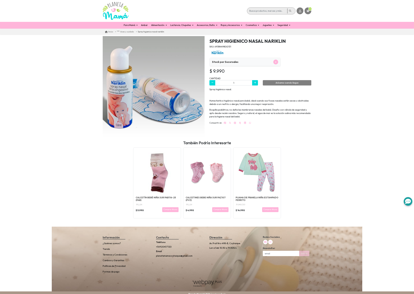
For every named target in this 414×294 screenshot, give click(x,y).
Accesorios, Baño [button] (206, 25)
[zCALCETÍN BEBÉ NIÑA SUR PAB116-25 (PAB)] (157, 171)
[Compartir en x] (230, 123)
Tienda (106, 249)
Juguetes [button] (267, 25)
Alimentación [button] (157, 25)
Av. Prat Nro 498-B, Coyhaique (224, 243)
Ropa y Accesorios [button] (230, 25)
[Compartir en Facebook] (225, 123)
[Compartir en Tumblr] (240, 123)
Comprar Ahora (170, 209)
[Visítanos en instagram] (270, 242)
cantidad (215, 78)
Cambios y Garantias (113, 260)
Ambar (144, 25)
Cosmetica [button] (251, 25)
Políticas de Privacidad (114, 266)
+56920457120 (164, 246)
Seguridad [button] (283, 25)
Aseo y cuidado (127, 31)
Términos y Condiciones (115, 254)
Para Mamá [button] (129, 25)
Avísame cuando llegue (287, 82)
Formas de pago (111, 271)
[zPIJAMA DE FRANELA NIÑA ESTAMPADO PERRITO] (257, 171)
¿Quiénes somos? (112, 243)
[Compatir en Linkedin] (245, 123)
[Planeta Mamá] (174, 11)
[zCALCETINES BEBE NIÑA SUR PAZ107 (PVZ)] (207, 171)
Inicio (110, 31)
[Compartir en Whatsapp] (250, 123)
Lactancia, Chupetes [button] (180, 25)
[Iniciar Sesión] (300, 10)
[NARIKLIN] (217, 52)
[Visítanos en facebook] (265, 242)
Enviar (304, 253)
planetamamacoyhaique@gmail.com (174, 255)
